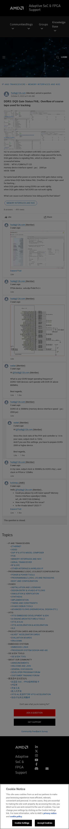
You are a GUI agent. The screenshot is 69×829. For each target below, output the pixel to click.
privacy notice (49, 813)
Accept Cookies (44, 823)
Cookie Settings (22, 823)
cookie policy (16, 816)
